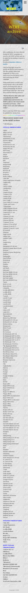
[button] (25, 2)
